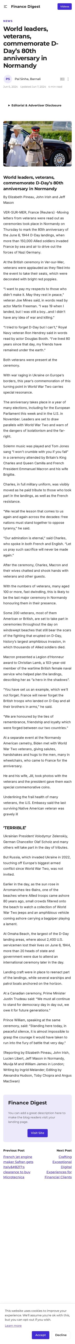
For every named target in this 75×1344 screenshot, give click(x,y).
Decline (61, 1335)
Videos (64, 6)
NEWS (8, 21)
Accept (40, 1335)
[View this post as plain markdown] (62, 79)
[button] (5, 7)
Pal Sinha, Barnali (28, 79)
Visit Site (37, 1133)
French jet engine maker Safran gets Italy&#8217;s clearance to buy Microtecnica (18, 1167)
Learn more (13, 1325)
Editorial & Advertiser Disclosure (36, 105)
